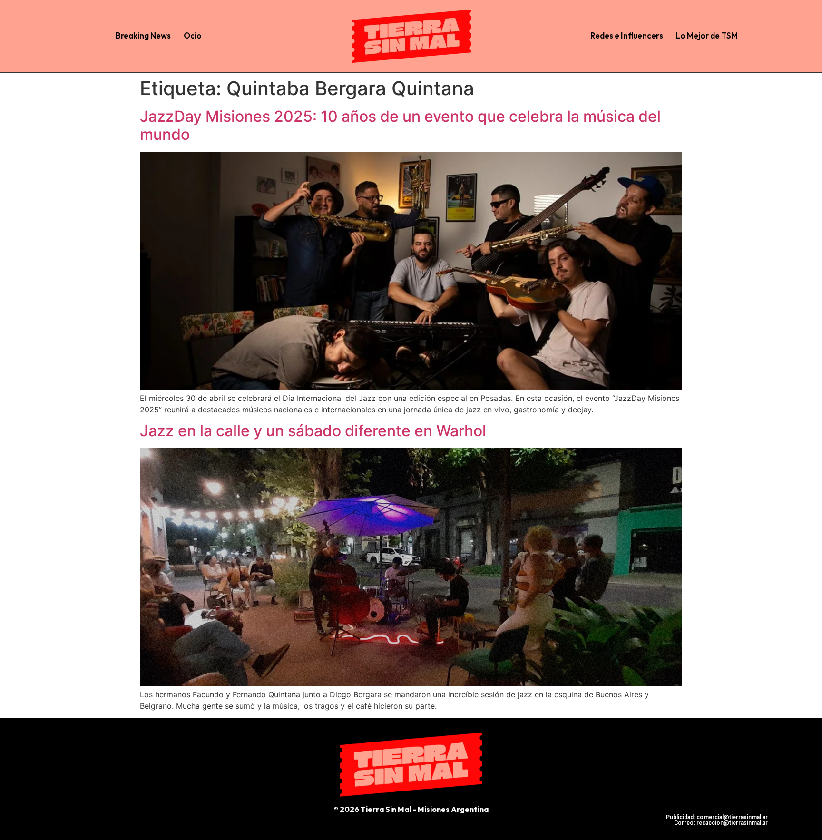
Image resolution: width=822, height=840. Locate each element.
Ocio (193, 35)
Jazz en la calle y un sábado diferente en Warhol (313, 430)
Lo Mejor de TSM (706, 35)
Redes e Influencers (626, 35)
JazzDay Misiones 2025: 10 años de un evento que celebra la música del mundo (400, 125)
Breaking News (143, 35)
